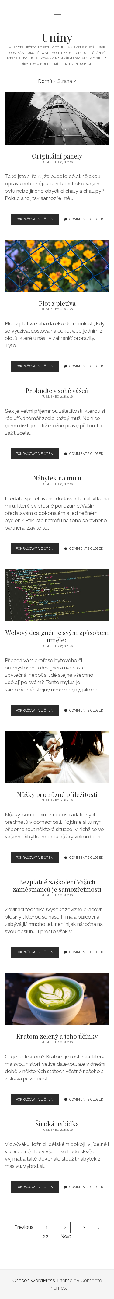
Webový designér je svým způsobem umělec (57, 595)
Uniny (57, 37)
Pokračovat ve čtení (37, 221)
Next (65, 1236)
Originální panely (57, 118)
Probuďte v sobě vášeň (57, 390)
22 (45, 1236)
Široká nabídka (57, 1123)
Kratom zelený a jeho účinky (57, 999)
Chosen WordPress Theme (42, 1280)
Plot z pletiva (57, 266)
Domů (45, 81)
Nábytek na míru (57, 477)
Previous (23, 1227)
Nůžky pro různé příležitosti (57, 757)
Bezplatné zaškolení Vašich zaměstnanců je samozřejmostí (57, 885)
